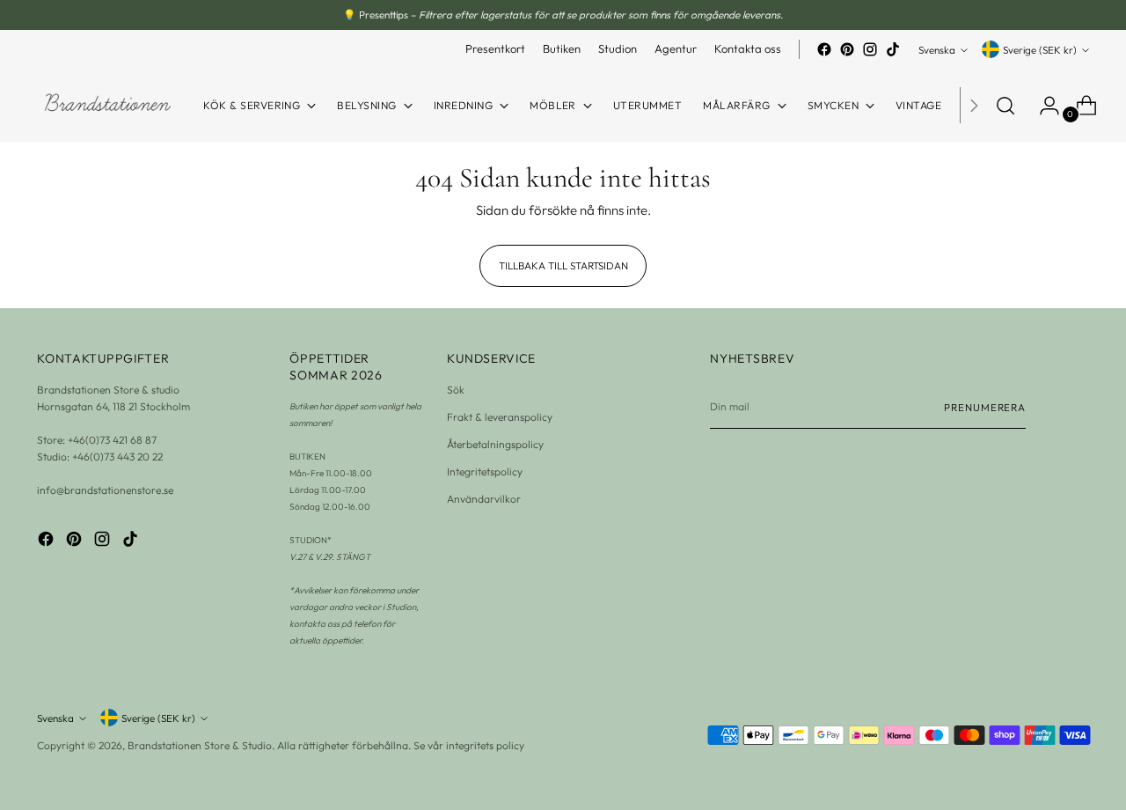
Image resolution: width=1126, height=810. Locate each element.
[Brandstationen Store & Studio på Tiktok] (893, 49)
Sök (455, 389)
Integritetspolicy (485, 471)
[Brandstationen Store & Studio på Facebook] (824, 49)
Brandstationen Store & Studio (200, 745)
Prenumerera (985, 407)
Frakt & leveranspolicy (499, 416)
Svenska (936, 49)
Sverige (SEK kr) (1040, 49)
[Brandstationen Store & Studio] (107, 105)
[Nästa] (974, 105)
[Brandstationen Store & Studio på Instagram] (870, 49)
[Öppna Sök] (1005, 105)
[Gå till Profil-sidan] (1042, 105)
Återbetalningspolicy (495, 444)
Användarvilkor (484, 498)
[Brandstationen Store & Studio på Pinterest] (847, 49)
